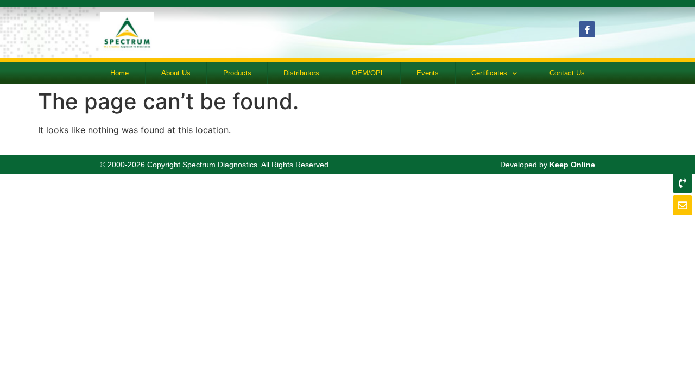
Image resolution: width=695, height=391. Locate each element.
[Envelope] (682, 205)
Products (237, 73)
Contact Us (567, 73)
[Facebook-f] (587, 29)
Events (427, 73)
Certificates (489, 73)
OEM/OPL (368, 73)
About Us (176, 73)
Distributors (301, 73)
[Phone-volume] (682, 183)
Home (119, 73)
